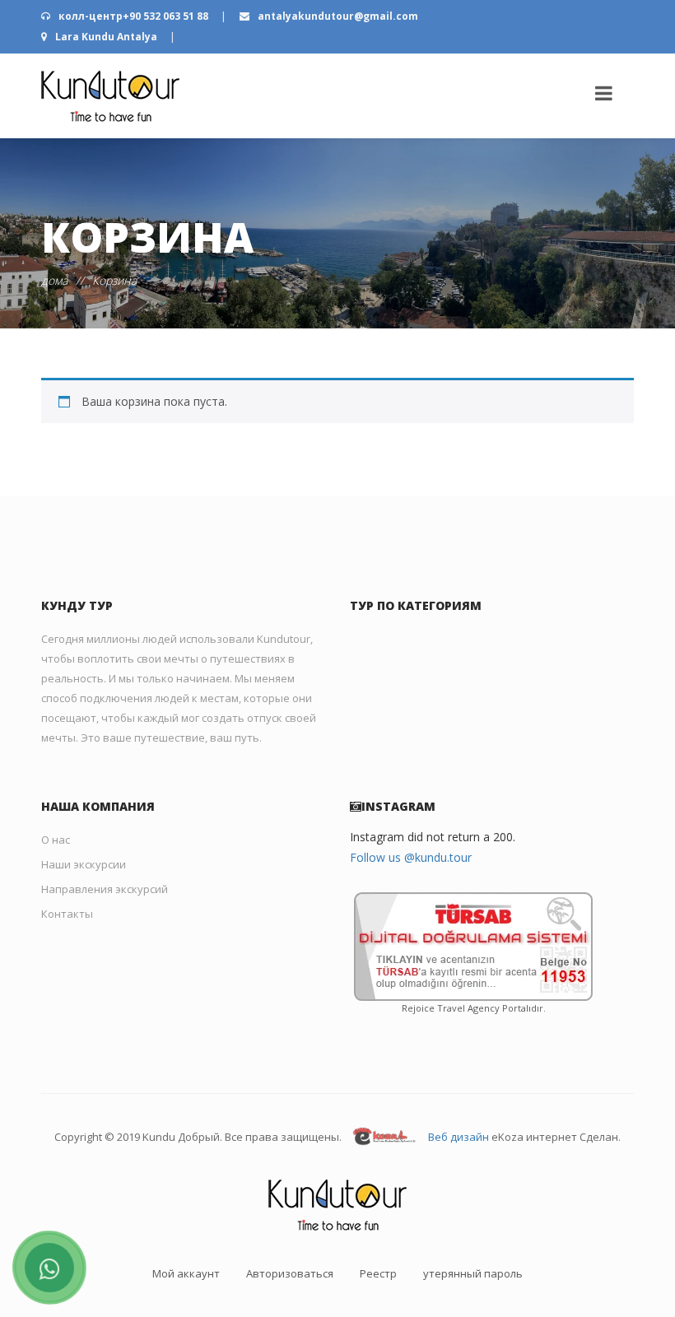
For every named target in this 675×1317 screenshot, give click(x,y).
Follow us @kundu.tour (411, 857)
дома (54, 280)
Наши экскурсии (83, 864)
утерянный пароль (473, 1273)
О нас (55, 839)
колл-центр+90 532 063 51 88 (133, 16)
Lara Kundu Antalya (106, 37)
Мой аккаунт (186, 1273)
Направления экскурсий (104, 889)
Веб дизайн (458, 1136)
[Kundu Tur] (110, 96)
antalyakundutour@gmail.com (336, 16)
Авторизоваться (289, 1273)
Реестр (378, 1273)
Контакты (67, 913)
